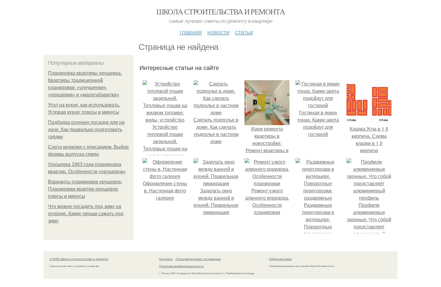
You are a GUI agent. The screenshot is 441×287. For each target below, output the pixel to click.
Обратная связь (280, 259)
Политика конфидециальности (181, 266)
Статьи (244, 31)
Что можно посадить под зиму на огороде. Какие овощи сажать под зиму (85, 213)
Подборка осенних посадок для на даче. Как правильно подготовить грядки (86, 129)
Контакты (166, 259)
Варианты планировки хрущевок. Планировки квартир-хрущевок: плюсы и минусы (85, 189)
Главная (191, 31)
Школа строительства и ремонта (220, 11)
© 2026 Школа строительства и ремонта (79, 259)
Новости (218, 31)
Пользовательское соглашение (198, 259)
